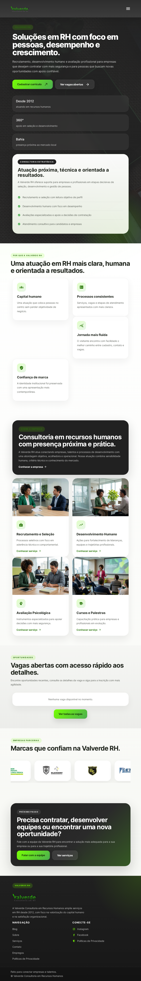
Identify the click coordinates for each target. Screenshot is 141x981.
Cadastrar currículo (32, 84)
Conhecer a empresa (33, 466)
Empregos (18, 952)
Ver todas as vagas (70, 714)
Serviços (17, 940)
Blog (14, 929)
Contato (16, 946)
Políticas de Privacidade (25, 958)
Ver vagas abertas (74, 84)
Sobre (15, 934)
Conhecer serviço (29, 550)
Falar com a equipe (33, 855)
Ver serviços (65, 855)
